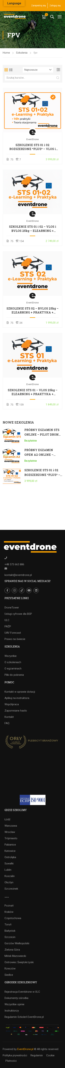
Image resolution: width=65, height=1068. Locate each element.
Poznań (9, 905)
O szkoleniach (13, 662)
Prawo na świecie (15, 639)
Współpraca (12, 704)
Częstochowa (13, 918)
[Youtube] (29, 590)
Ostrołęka (10, 857)
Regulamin (37, 1055)
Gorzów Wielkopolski (17, 943)
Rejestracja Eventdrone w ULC (22, 991)
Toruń (8, 924)
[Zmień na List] (10, 69)
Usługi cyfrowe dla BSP (18, 613)
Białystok (10, 930)
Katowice (10, 851)
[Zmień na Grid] (6, 69)
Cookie (50, 1055)
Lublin (8, 869)
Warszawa (11, 825)
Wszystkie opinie (14, 1004)
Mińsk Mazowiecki (15, 956)
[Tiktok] (21, 590)
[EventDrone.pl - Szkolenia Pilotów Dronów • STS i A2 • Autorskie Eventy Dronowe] (15, 16)
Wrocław (10, 832)
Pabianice (10, 844)
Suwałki (9, 863)
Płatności (11, 1060)
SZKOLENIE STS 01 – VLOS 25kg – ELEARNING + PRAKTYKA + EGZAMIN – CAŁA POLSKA (32, 392)
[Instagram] (14, 590)
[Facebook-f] (7, 590)
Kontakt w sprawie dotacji (20, 691)
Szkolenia (21, 52)
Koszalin (10, 876)
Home (6, 52)
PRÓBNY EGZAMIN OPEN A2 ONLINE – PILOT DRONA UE (38, 454)
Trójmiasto (11, 838)
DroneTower (12, 607)
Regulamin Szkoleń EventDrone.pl (24, 1017)
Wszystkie (11, 656)
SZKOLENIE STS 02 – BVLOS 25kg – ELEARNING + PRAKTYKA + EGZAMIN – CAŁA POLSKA (32, 310)
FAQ (7, 723)
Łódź (7, 819)
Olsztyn (9, 882)
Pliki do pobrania (14, 674)
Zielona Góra (12, 949)
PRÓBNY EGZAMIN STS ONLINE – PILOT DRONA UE (42, 434)
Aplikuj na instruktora (17, 698)
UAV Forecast (13, 632)
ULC (7, 620)
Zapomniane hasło (16, 710)
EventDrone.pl (25, 1049)
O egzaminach (13, 668)
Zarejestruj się (38, 5)
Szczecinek (11, 888)
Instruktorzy (12, 1010)
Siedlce (9, 974)
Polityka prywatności (15, 1055)
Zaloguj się (54, 5)
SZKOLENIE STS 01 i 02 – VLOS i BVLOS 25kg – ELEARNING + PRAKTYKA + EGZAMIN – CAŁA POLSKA (32, 229)
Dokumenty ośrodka (16, 998)
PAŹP (8, 626)
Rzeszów (10, 968)
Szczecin (10, 937)
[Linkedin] (36, 590)
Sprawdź (32, 110)
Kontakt (9, 717)
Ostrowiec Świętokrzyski (19, 962)
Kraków (9, 912)
